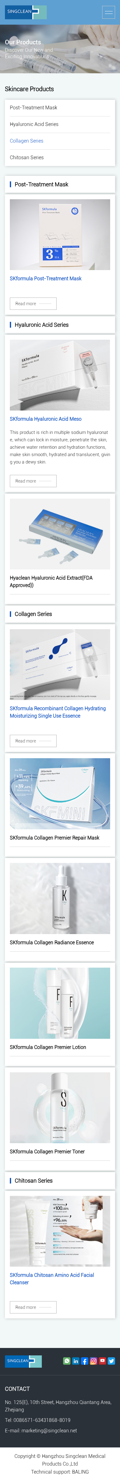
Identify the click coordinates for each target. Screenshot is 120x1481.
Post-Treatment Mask (33, 108)
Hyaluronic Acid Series (34, 124)
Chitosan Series (27, 157)
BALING (80, 1472)
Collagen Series (26, 141)
